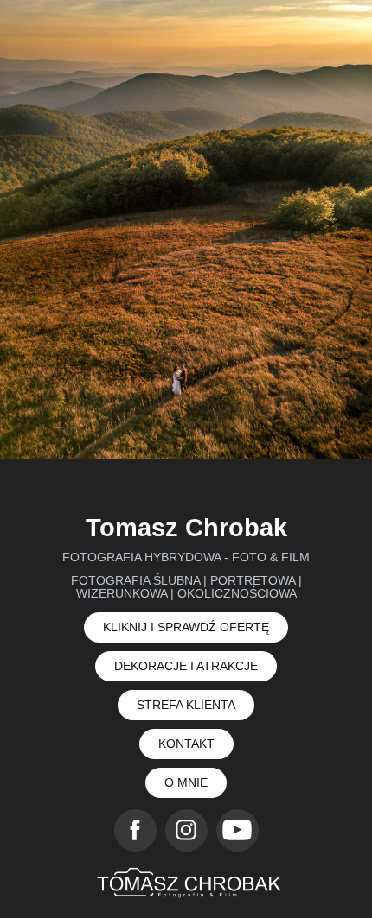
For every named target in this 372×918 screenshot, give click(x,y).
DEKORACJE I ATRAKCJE (186, 666)
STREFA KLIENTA (186, 705)
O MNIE (186, 782)
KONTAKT (186, 743)
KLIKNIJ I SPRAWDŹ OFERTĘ (186, 627)
